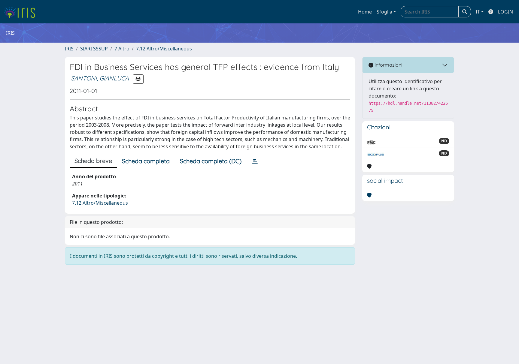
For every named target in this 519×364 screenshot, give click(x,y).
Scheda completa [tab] (146, 161)
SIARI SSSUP (94, 48)
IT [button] (478, 11)
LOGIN (505, 11)
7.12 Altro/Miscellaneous (164, 48)
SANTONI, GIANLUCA (100, 78)
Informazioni (387, 65)
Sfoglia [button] (384, 11)
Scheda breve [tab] (93, 160)
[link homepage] (22, 12)
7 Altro (121, 48)
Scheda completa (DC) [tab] (210, 161)
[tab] (255, 161)
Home (365, 11)
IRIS (69, 48)
